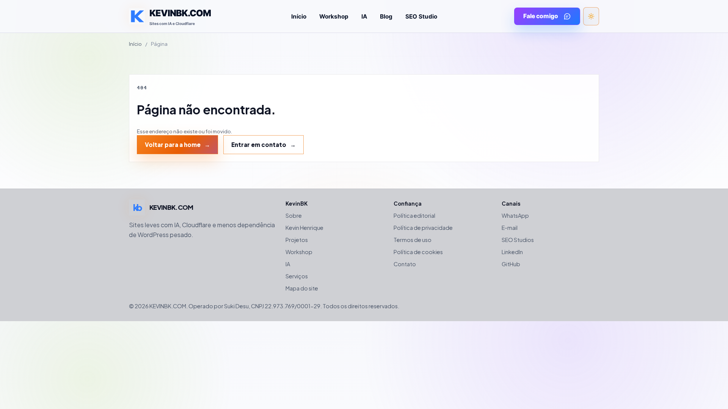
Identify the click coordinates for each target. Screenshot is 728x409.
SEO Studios (518, 239)
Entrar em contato (258, 144)
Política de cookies (418, 251)
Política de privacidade (423, 227)
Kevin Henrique (304, 227)
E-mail (510, 227)
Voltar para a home (173, 144)
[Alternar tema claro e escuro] (591, 16)
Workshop (333, 16)
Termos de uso (412, 239)
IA (364, 16)
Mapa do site (302, 288)
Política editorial (414, 215)
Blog (386, 16)
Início (298, 16)
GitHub (511, 264)
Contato (405, 264)
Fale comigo (540, 16)
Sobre (294, 215)
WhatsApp (515, 215)
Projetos (297, 239)
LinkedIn (512, 251)
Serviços (297, 276)
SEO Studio (421, 16)
